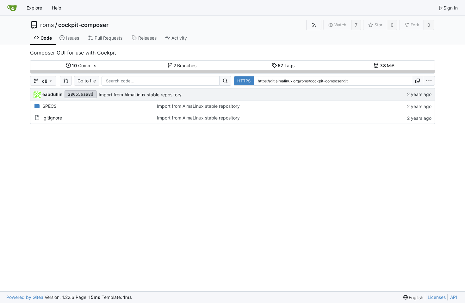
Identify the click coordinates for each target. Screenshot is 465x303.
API (453, 297)
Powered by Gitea (24, 297)
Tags (286, 65)
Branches (185, 65)
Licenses (437, 297)
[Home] (12, 8)
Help (56, 7)
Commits (84, 65)
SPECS (49, 106)
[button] (66, 81)
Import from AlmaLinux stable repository (140, 94)
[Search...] (225, 81)
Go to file (87, 80)
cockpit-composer (83, 25)
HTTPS (244, 80)
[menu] (429, 81)
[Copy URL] (417, 81)
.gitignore (52, 117)
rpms (47, 25)
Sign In (450, 7)
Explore (34, 7)
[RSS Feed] (313, 25)
